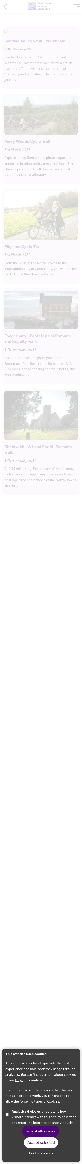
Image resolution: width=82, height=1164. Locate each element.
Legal (19, 1080)
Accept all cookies (40, 1131)
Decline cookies (41, 1153)
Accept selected (41, 1142)
